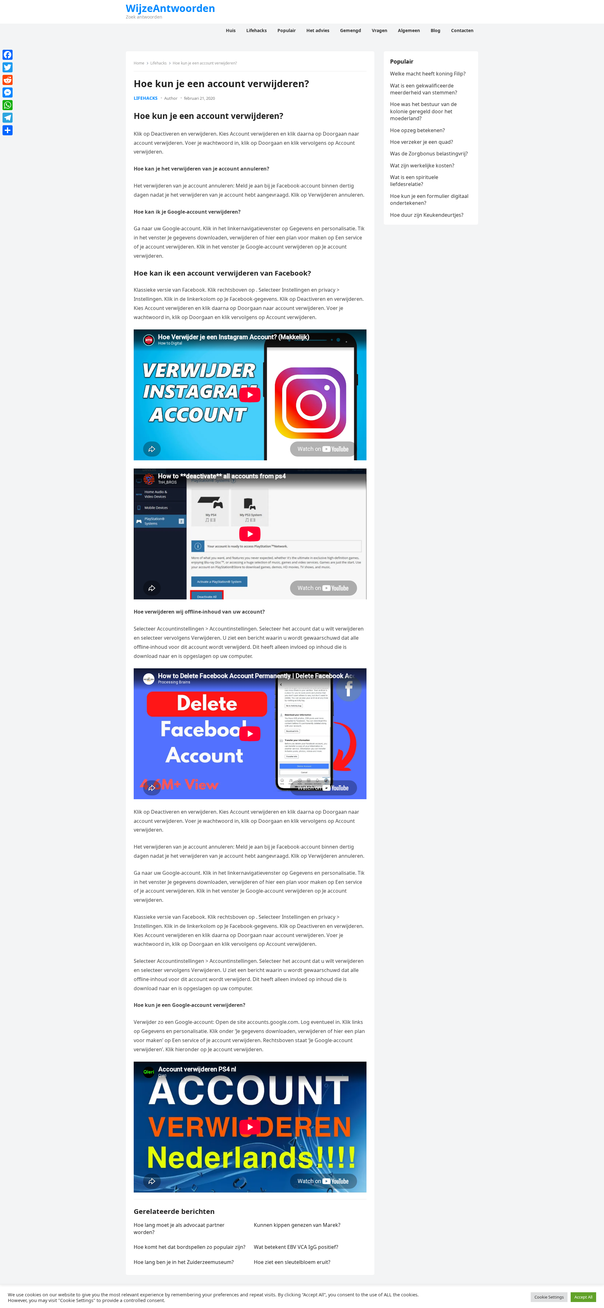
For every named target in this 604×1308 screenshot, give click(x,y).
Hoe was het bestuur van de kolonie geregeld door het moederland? (423, 111)
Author (170, 98)
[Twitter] (7, 67)
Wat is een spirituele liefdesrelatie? (414, 181)
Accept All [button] (583, 1297)
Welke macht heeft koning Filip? (428, 73)
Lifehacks (158, 63)
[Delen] (7, 130)
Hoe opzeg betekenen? (417, 130)
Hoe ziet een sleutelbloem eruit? (292, 1262)
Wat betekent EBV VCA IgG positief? (296, 1246)
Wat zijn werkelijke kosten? (422, 165)
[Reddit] (7, 80)
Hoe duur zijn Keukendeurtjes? (426, 214)
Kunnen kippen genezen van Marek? (297, 1224)
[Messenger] (7, 92)
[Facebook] (7, 54)
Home (139, 63)
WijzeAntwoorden (170, 8)
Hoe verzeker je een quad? (421, 141)
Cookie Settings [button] (549, 1297)
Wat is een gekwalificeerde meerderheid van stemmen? (423, 89)
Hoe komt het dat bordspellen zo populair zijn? (189, 1246)
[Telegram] (7, 117)
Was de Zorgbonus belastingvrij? (429, 153)
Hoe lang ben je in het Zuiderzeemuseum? (184, 1262)
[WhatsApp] (7, 105)
